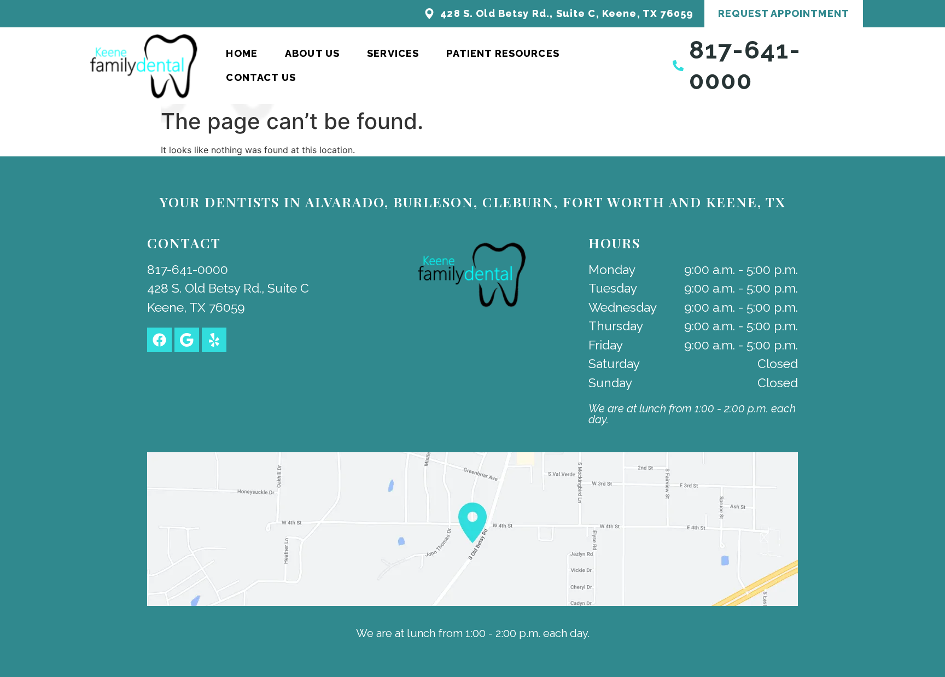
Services (393, 53)
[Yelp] (214, 340)
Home (242, 53)
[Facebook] (159, 340)
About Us (312, 53)
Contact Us (261, 77)
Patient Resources (502, 53)
